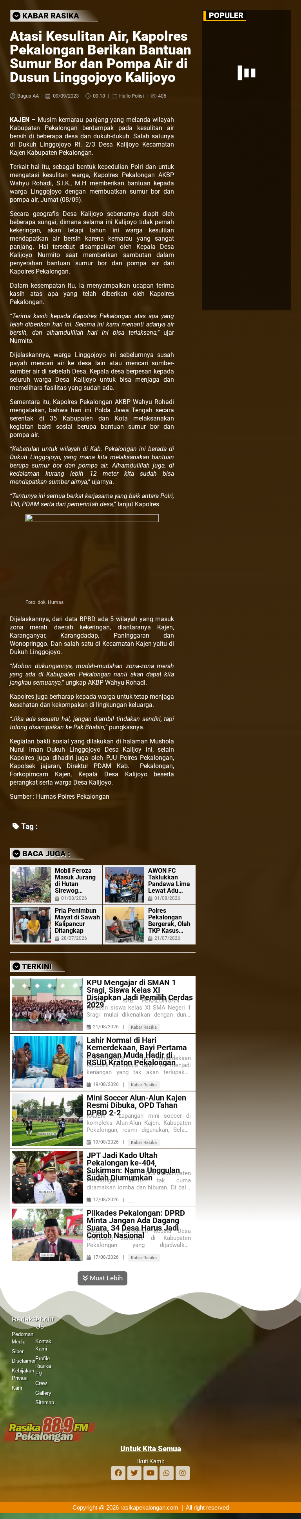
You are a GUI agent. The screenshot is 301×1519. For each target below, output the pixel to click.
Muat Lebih (105, 1278)
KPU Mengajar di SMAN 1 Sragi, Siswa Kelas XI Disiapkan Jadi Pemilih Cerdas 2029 (140, 994)
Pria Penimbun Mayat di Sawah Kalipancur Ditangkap (77, 920)
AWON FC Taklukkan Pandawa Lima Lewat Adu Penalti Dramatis (169, 880)
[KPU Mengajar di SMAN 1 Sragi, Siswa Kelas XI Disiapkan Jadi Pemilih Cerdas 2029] (47, 1004)
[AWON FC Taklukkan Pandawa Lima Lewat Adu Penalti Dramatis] (124, 885)
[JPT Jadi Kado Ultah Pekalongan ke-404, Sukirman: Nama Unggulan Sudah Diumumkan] (47, 1177)
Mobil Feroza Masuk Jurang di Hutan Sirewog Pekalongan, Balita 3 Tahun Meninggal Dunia (75, 880)
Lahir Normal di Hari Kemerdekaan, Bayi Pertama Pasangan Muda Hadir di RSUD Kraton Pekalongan (137, 1051)
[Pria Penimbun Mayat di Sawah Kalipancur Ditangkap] (31, 925)
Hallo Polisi (131, 96)
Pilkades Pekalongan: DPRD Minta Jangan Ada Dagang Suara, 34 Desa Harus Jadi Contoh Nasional (136, 1224)
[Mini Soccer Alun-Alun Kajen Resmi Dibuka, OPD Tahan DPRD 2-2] (47, 1119)
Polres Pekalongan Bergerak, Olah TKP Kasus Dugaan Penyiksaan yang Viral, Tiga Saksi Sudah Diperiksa (170, 920)
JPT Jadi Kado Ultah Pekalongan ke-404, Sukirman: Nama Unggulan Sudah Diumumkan (133, 1167)
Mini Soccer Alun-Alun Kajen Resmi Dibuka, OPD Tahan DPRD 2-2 (136, 1105)
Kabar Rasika (144, 1027)
